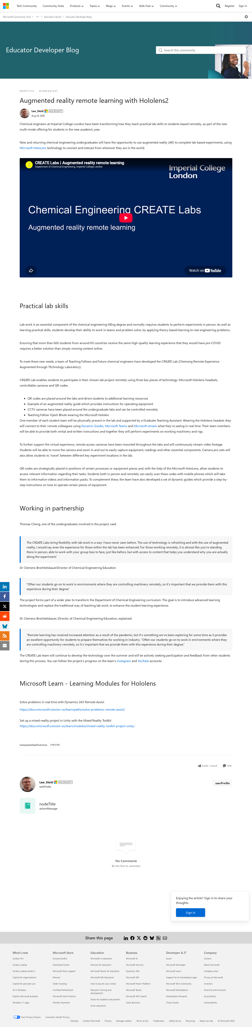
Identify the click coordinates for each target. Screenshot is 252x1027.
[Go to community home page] (6, 6)
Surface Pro (18, 958)
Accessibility (210, 996)
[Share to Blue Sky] (152, 938)
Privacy (108, 1020)
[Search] (218, 6)
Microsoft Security (134, 964)
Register (229, 6)
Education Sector (53, 16)
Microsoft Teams (116, 426)
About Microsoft (211, 964)
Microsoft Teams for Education (105, 971)
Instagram (124, 661)
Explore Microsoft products (25, 996)
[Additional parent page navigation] (37, 16)
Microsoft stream (145, 426)
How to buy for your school (103, 983)
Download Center (61, 964)
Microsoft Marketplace (177, 989)
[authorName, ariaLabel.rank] (25, 113)
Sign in (190, 912)
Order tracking (60, 983)
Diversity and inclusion (215, 989)
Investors (208, 983)
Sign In (243, 6)
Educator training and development (101, 991)
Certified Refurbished (63, 989)
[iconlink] (27, 806)
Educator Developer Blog (79, 16)
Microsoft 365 (132, 977)
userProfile (222, 783)
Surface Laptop (20, 964)
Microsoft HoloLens (33, 148)
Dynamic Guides (92, 426)
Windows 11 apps (21, 1002)
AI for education (98, 1005)
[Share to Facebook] (132, 938)
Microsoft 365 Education (102, 977)
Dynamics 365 (132, 971)
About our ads (206, 1020)
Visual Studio (172, 1002)
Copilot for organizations (24, 977)
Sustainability (210, 1002)
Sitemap (74, 1020)
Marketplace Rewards (176, 996)
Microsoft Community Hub (17, 16)
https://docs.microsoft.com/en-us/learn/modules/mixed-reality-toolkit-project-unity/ (77, 726)
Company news (211, 971)
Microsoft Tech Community (178, 983)
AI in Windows (19, 989)
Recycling (190, 1020)
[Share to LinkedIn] (126, 938)
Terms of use (142, 1020)
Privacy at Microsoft (213, 977)
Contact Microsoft (91, 1020)
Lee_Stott (38, 111)
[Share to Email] (165, 938)
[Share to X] (139, 938)
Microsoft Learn (173, 971)
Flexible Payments (61, 1002)
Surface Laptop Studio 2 (24, 971)
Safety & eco (175, 1020)
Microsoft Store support (64, 971)
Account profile (60, 958)
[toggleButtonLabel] (246, 16)
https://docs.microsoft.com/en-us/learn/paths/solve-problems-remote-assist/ (72, 709)
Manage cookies (124, 1020)
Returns (56, 977)
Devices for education (101, 964)
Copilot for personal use (24, 983)
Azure (169, 958)
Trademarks (158, 1020)
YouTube (143, 661)
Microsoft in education (101, 958)
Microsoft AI (132, 958)
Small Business (133, 1002)
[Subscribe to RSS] (158, 938)
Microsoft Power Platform (138, 983)
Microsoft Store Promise (64, 996)
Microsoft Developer (176, 964)
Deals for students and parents (105, 999)
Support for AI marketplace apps (181, 977)
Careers (207, 958)
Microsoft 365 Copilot (136, 996)
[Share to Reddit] (145, 938)
